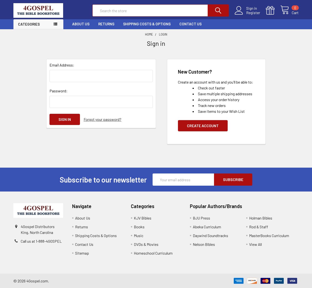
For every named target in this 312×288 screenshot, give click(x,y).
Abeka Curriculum (207, 226)
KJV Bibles (142, 218)
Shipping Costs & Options (147, 24)
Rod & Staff (258, 226)
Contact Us (190, 24)
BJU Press (201, 218)
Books (139, 226)
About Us (80, 24)
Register (253, 12)
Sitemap (82, 253)
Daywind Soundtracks (210, 235)
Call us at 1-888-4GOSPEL (41, 241)
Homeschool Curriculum (153, 253)
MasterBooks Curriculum (269, 235)
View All (255, 244)
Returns (106, 24)
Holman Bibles (260, 218)
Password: (58, 90)
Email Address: (61, 65)
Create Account (203, 125)
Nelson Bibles (204, 244)
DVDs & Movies (146, 244)
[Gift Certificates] (273, 10)
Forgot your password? (102, 119)
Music (138, 235)
